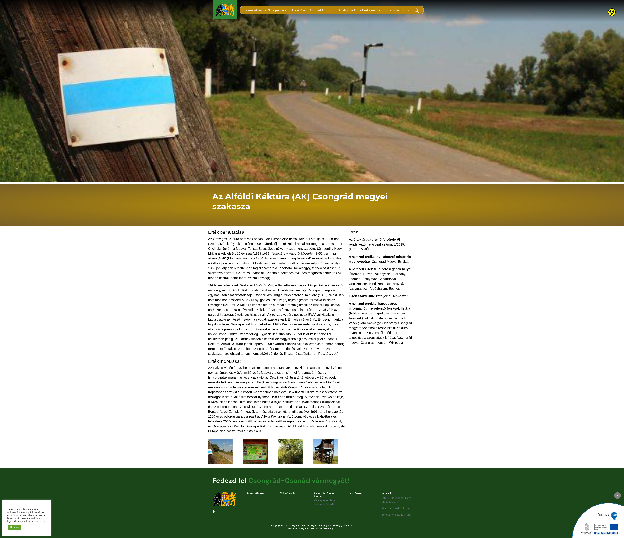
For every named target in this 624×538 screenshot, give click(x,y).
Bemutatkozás (255, 10)
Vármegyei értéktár (325, 500)
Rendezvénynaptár (397, 10)
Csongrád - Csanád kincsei (312, 10)
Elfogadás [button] (15, 526)
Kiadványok (347, 10)
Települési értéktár (324, 504)
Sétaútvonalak (369, 10)
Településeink (279, 10)
